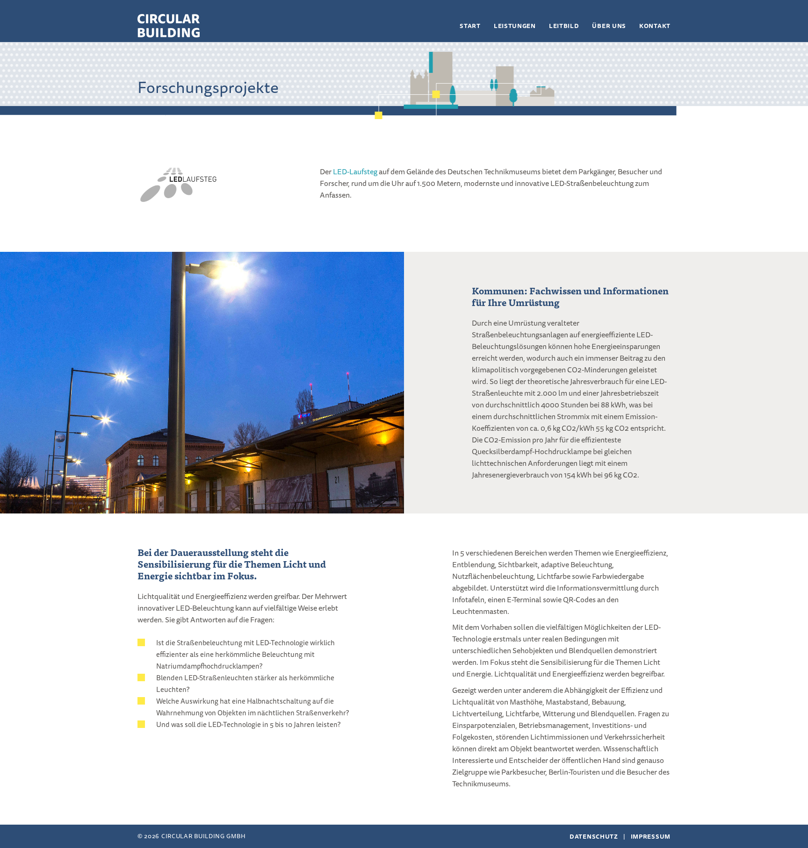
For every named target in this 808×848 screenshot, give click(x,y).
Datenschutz (594, 836)
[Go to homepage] (168, 25)
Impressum (651, 836)
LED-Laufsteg (355, 171)
